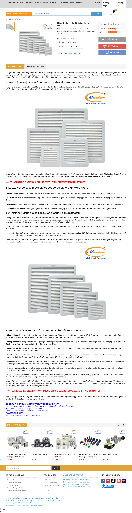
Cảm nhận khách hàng (52, 485)
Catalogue (64, 2)
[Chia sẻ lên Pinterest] (79, 53)
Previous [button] (118, 425)
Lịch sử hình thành (51, 482)
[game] (2, 509)
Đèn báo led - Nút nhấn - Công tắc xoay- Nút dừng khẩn (89, 456)
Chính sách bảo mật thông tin (16, 480)
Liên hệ (79, 2)
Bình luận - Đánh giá (35, 67)
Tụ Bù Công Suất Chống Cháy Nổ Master (65, 456)
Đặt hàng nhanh (41, 2)
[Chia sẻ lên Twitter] (75, 53)
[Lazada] (124, 480)
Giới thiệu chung (50, 480)
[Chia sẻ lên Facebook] (65, 53)
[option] (35, 41)
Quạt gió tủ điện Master (39, 454)
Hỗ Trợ (20, 2)
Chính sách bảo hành (14, 482)
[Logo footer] (113, 486)
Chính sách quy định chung (16, 488)
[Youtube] (108, 480)
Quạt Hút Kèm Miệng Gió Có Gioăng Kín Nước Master (16, 456)
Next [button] (124, 425)
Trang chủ (11, 2)
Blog (72, 2)
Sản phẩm (18, 19)
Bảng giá (53, 2)
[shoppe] (119, 480)
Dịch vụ (47, 488)
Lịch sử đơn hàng (12, 485)
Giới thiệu (29, 2)
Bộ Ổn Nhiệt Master (110, 454)
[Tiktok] (113, 480)
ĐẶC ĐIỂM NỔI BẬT (15, 67)
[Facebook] (103, 480)
